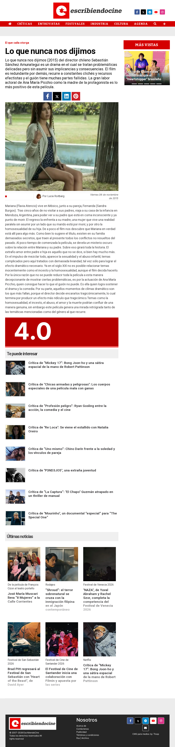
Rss (78, 738)
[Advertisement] (147, 136)
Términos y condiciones (87, 735)
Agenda (141, 23)
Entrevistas (49, 23)
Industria (99, 23)
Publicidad (81, 732)
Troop (156, 734)
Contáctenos (82, 729)
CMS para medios (140, 734)
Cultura (121, 23)
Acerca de (81, 725)
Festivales (75, 23)
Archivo (85, 738)
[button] (127, 68)
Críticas (24, 23)
